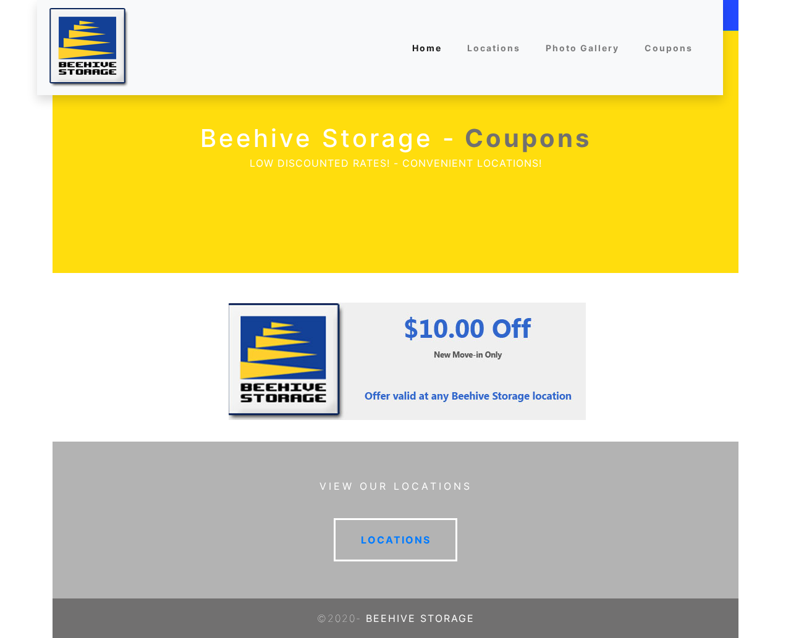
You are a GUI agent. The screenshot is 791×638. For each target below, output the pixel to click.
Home (427, 48)
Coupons (669, 48)
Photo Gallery (582, 48)
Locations (493, 48)
